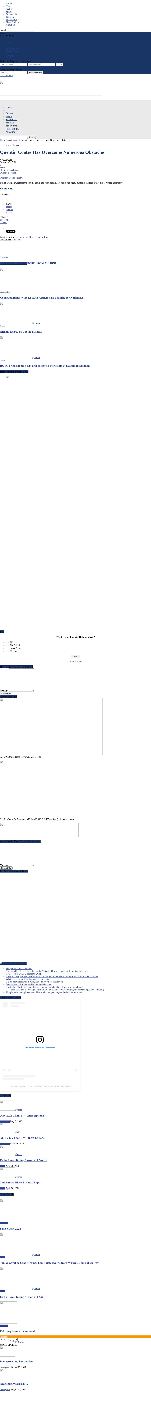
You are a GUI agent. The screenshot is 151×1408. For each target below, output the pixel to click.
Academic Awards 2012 (14, 1383)
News (8, 6)
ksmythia (7, 159)
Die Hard (14, 651)
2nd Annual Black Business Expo (20, 1182)
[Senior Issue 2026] (8, 1220)
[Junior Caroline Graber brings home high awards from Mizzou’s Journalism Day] (20, 1254)
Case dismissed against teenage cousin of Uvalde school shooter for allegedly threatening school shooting (55, 989)
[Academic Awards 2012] (7, 1378)
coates (9, 207)
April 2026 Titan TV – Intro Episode (22, 1137)
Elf (11, 642)
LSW (8, 43)
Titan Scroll (11, 19)
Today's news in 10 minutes (19, 968)
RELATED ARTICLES (13, 263)
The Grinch (15, 645)
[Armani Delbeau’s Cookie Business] (20, 323)
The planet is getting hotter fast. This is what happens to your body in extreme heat (44, 992)
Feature (9, 9)
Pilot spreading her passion (16, 1361)
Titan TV (10, 17)
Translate (22, 1342)
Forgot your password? (11, 67)
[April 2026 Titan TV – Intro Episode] (11, 1132)
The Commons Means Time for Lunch (32, 237)
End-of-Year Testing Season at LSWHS (23, 1160)
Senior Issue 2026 (10, 1228)
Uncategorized (12, 145)
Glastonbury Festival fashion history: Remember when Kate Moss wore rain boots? (44, 987)
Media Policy (12, 48)
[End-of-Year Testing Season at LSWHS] (11, 1154)
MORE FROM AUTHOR (41, 263)
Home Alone (16, 648)
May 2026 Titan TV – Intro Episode (22, 1115)
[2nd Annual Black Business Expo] (11, 1177)
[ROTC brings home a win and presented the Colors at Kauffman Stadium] (20, 357)
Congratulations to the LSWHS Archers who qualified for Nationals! (41, 297)
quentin (9, 209)
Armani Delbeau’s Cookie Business (21, 331)
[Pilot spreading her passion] (7, 1355)
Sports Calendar (13, 51)
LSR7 (9, 46)
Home (9, 3)
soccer (9, 212)
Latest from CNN (17, 963)
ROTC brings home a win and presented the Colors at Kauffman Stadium (45, 365)
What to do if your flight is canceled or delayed (28, 979)
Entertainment (5, 1122)
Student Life (11, 14)
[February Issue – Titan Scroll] (8, 1322)
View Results (75, 661)
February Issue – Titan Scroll (17, 1331)
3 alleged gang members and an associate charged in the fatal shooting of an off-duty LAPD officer (52, 976)
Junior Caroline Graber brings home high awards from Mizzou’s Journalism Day (49, 1262)
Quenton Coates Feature (11, 177)
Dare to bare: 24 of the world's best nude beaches (29, 984)
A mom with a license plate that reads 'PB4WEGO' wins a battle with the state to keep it (47, 971)
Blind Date (16, 239)
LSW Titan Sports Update (20, 1086)
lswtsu (38, 1086)
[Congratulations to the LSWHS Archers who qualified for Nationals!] (16, 289)
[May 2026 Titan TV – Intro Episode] (11, 1110)
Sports (9, 11)
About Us (10, 25)
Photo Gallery (12, 22)
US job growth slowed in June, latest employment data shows (34, 981)
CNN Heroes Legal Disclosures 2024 (23, 973)
